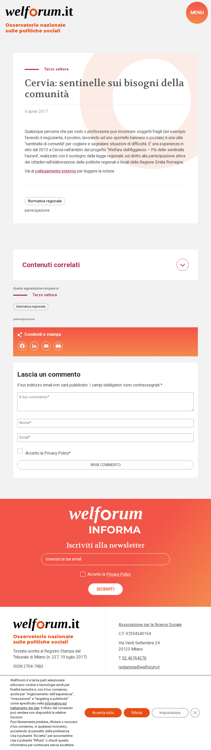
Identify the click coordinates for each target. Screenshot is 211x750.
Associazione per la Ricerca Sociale (150, 624)
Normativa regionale (45, 201)
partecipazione (37, 210)
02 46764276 (134, 658)
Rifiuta (136, 713)
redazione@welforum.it (139, 667)
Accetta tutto (103, 713)
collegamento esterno (55, 171)
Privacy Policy (56, 453)
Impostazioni (170, 713)
